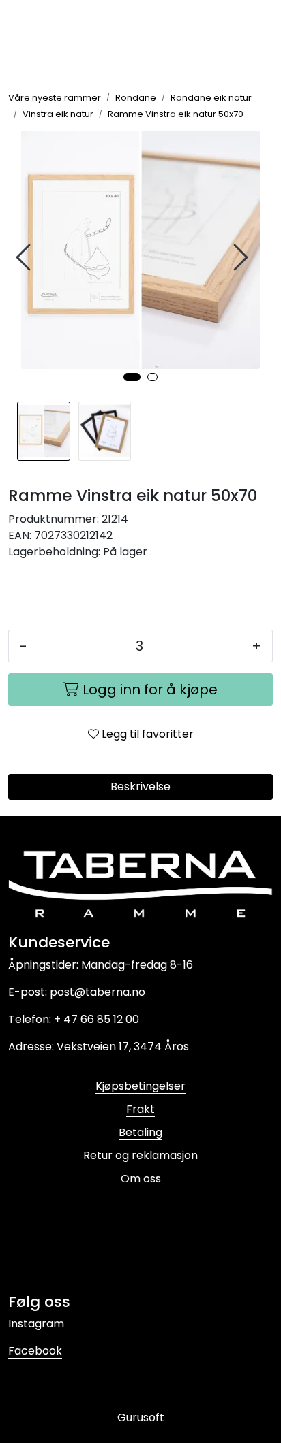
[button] (131, 377)
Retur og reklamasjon (140, 1155)
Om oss (141, 1178)
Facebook (35, 1351)
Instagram (36, 1323)
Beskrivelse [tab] (140, 786)
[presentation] (25, 257)
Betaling (140, 1132)
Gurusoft (140, 1417)
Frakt (140, 1109)
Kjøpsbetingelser (140, 1086)
